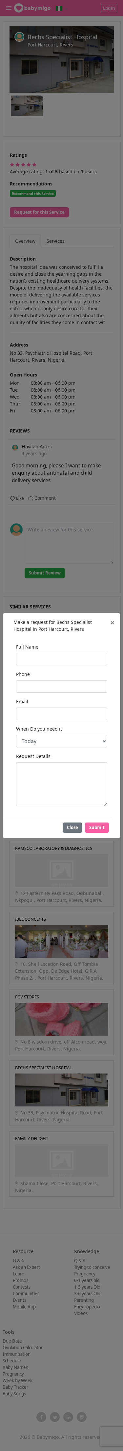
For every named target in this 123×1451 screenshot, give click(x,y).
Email (22, 701)
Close (72, 827)
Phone (23, 674)
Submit (97, 827)
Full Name (27, 647)
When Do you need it (39, 729)
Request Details (33, 756)
